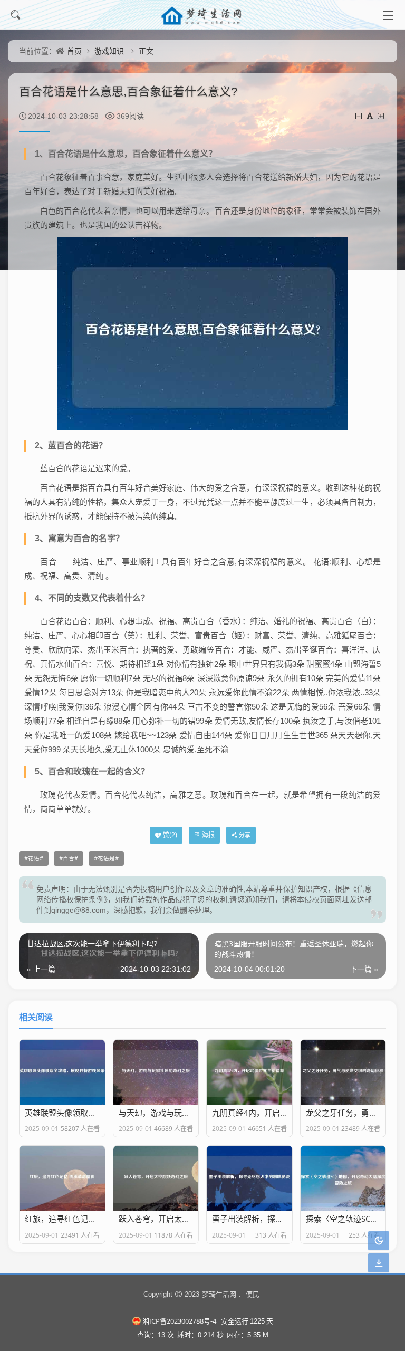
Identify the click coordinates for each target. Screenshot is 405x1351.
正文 (146, 51)
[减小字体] (359, 116)
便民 (252, 1294)
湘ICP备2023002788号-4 (179, 1321)
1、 (41, 153)
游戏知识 (109, 51)
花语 (34, 858)
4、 (41, 597)
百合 (68, 858)
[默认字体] (370, 116)
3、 (41, 538)
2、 (41, 445)
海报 (208, 834)
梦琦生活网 (219, 1294)
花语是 (106, 858)
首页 (74, 51)
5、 (41, 771)
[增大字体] (381, 116)
